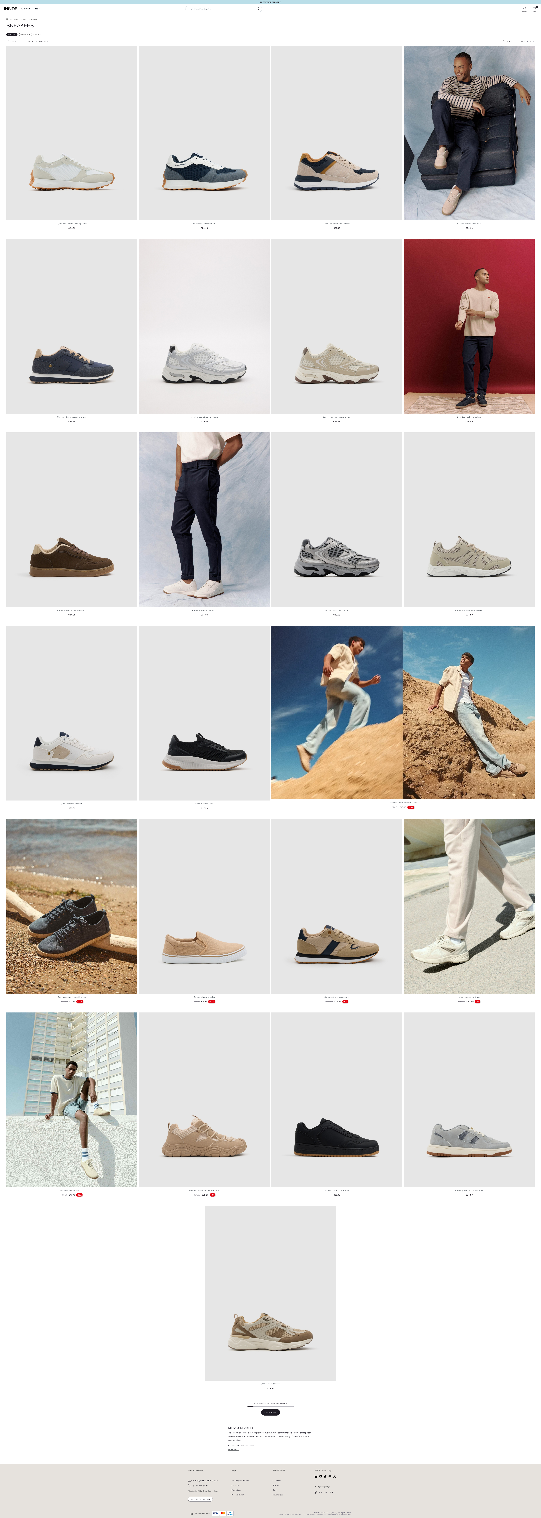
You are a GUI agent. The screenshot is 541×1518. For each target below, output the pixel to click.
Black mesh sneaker (204, 803)
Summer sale (278, 1495)
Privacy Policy (284, 1514)
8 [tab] (19, 48)
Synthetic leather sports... (71, 1190)
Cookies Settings (309, 1514)
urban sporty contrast (469, 997)
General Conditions (324, 1514)
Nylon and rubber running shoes (72, 223)
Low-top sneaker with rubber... (72, 610)
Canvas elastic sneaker (204, 997)
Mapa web (347, 1514)
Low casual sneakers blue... (204, 223)
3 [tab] (12, 48)
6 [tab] (16, 48)
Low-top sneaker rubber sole (469, 1190)
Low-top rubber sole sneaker (469, 610)
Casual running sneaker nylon (337, 417)
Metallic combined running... (204, 417)
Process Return (237, 1495)
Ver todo (12, 34)
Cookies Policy (296, 1514)
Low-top (24, 34)
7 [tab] (17, 48)
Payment (235, 1485)
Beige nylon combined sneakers (204, 1190)
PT (326, 1492)
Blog (275, 1490)
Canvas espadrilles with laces (403, 802)
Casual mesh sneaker (270, 1384)
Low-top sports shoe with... (469, 223)
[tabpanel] (71, 133)
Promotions (236, 1490)
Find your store (202, 1499)
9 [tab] (417, 48)
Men (38, 9)
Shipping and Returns (240, 1480)
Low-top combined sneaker (337, 223)
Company (277, 1480)
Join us (276, 1485)
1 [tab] (9, 48)
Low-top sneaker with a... (204, 610)
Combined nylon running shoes (72, 417)
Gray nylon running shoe (336, 610)
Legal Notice (337, 1514)
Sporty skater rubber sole (336, 1190)
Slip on (36, 34)
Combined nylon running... (336, 997)
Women (26, 9)
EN (331, 1492)
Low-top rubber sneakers (469, 417)
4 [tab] (13, 48)
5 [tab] (14, 48)
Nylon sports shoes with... (72, 803)
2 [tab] (10, 48)
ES (320, 1492)
